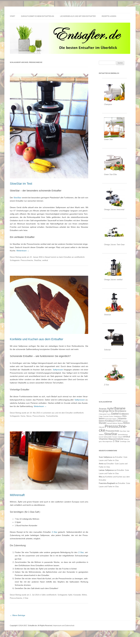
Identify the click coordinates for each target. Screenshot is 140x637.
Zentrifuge (123, 441)
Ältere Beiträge (17, 615)
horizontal (108, 419)
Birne (111, 411)
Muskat (120, 423)
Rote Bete (123, 431)
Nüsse (28, 416)
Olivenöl (101, 427)
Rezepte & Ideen (109, 16)
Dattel (115, 413)
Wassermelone (115, 439)
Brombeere (120, 411)
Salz (128, 431)
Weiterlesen (22, 251)
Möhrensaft (17, 495)
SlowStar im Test (21, 183)
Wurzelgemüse (107, 441)
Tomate (114, 437)
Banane (119, 408)
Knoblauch (110, 421)
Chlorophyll (102, 414)
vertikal (45, 260)
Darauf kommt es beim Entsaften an (37, 16)
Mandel (102, 423)
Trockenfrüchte (52, 416)
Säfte (43, 595)
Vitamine (103, 439)
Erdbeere (124, 414)
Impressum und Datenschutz (63, 626)
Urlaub (120, 437)
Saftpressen (58, 370)
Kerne (23, 416)
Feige (101, 416)
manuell (109, 423)
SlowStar (17, 197)
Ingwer (114, 419)
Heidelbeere (118, 416)
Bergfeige (104, 411)
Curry (109, 414)
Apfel (70, 595)
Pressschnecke (27, 260)
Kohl (118, 421)
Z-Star (54, 532)
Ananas (103, 408)
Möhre (84, 595)
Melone (114, 423)
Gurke (111, 416)
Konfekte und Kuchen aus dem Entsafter (36, 339)
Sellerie (101, 434)
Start (12, 16)
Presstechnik (112, 431)
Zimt (128, 441)
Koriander (77, 595)
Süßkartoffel (107, 437)
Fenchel (105, 416)
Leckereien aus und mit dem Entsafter (78, 16)
